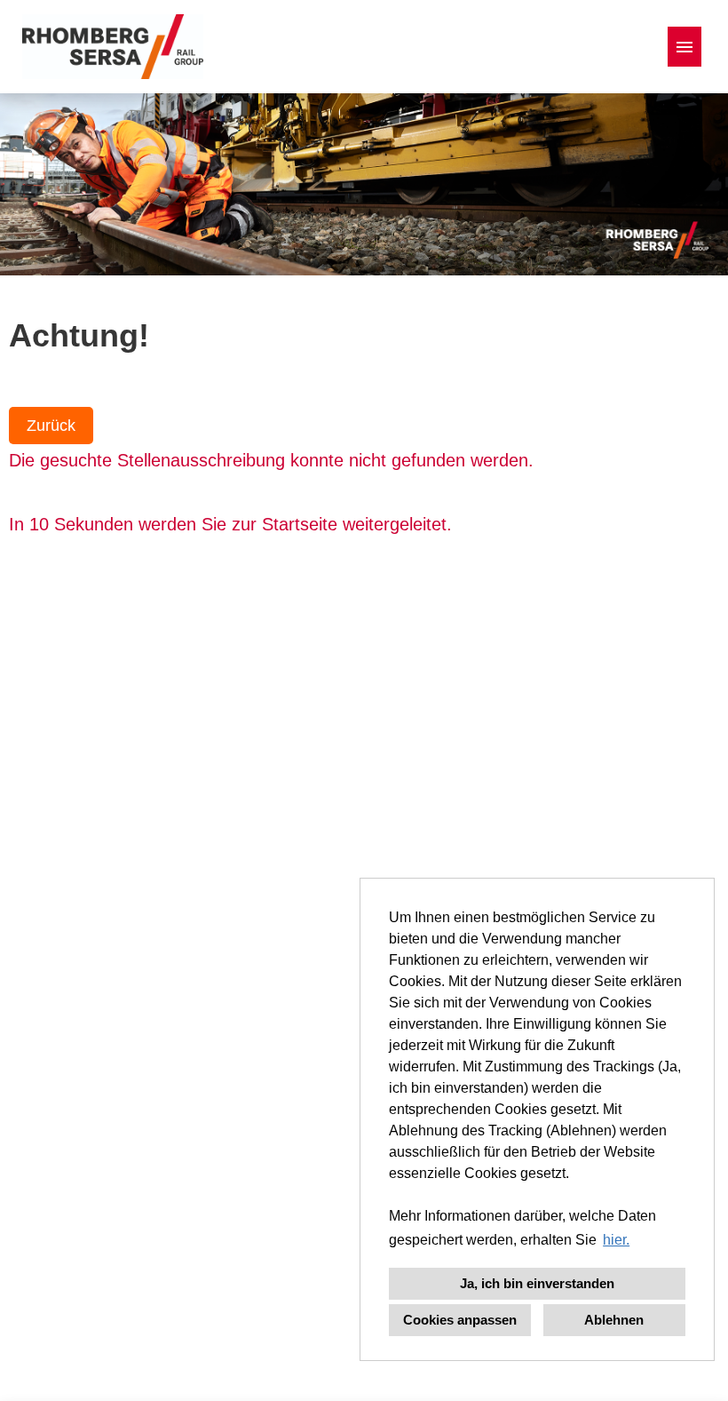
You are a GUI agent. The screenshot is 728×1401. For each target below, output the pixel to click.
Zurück (51, 425)
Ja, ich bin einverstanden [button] (537, 1283)
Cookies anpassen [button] (460, 1319)
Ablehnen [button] (614, 1319)
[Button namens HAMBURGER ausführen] (684, 47)
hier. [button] (616, 1239)
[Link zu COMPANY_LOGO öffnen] (112, 46)
